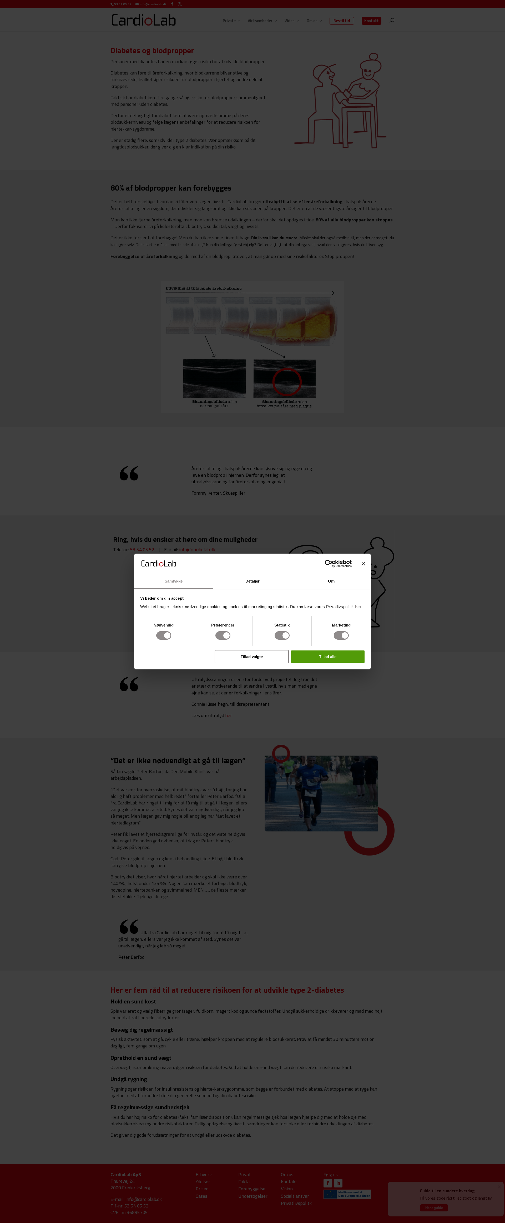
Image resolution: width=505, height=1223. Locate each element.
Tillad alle (327, 656)
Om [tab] (331, 581)
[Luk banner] (363, 563)
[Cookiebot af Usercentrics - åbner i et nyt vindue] (329, 564)
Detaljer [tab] (252, 581)
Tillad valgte (252, 656)
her (358, 606)
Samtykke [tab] (174, 581)
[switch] (222, 635)
